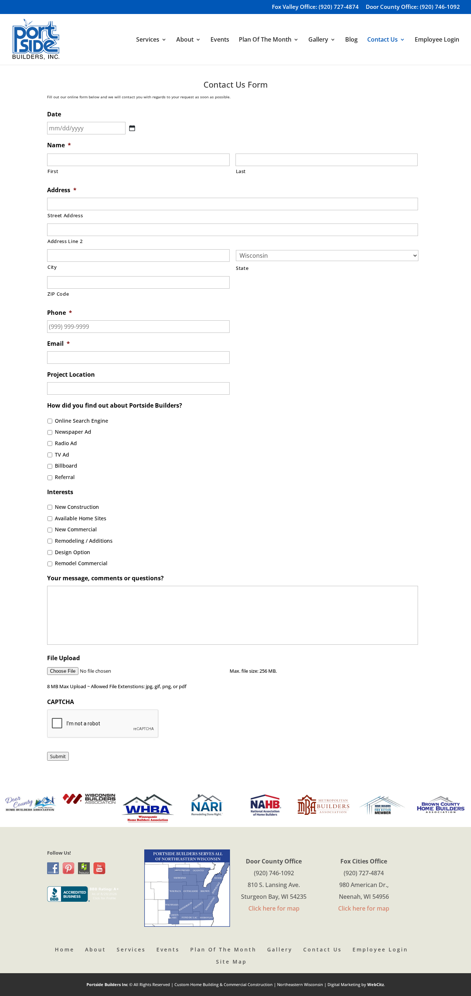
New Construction (77, 506)
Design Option (72, 552)
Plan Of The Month (223, 949)
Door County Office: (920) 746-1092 (413, 7)
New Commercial (76, 529)
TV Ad (62, 454)
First (52, 171)
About (95, 949)
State (242, 268)
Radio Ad (66, 443)
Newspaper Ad (73, 431)
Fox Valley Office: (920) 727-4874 (315, 7)
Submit (58, 756)
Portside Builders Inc (107, 984)
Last (241, 171)
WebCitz (375, 984)
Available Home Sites (80, 518)
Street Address (65, 215)
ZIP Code (58, 294)
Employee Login (437, 40)
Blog (351, 40)
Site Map (231, 961)
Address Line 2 (64, 241)
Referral (65, 477)
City (52, 267)
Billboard (66, 465)
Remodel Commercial (81, 563)
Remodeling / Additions (84, 540)
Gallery (280, 949)
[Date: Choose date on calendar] (132, 128)
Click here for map (274, 908)
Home (64, 949)
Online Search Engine (81, 420)
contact (128, 96)
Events (219, 40)
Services (131, 949)
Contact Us (322, 949)
